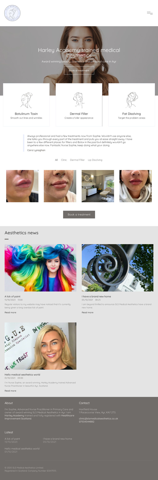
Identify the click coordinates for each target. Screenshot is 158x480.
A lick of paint (12, 296)
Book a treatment (79, 70)
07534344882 (86, 421)
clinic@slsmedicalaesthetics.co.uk (98, 418)
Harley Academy (14, 415)
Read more (10, 312)
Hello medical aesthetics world (22, 374)
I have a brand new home (96, 296)
